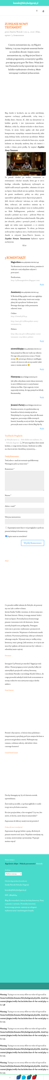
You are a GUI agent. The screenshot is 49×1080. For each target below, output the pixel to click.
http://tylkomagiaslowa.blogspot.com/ (25, 280)
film (38, 32)
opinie (8, 35)
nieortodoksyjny (17, 348)
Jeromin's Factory (18, 405)
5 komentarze (18, 35)
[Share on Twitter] (24, 1077)
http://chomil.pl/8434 (19, 316)
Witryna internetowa (13, 517)
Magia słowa (16, 262)
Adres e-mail (10, 506)
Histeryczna (15, 377)
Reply (42, 284)
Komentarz (9, 469)
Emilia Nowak (16, 32)
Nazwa (8, 495)
